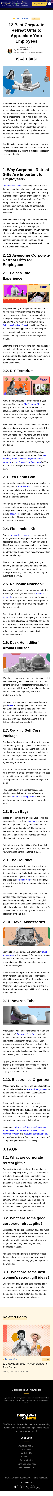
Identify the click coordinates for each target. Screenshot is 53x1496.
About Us (26, 1449)
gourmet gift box (23, 880)
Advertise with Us (26, 1446)
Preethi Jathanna (23, 50)
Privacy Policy (26, 1460)
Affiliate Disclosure (26, 1468)
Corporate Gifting (22, 18)
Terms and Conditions (26, 1464)
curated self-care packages (24, 797)
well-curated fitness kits (20, 535)
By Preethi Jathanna (22, 1372)
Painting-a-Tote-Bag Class (15, 325)
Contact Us (26, 1457)
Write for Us (26, 1453)
